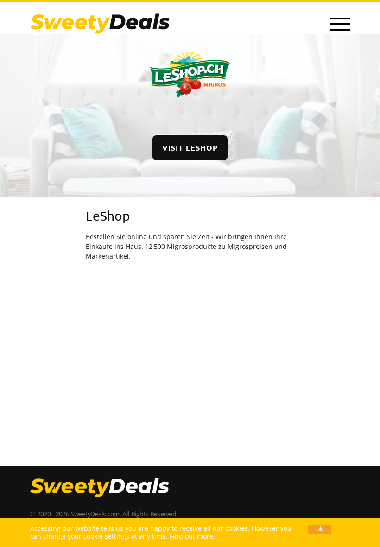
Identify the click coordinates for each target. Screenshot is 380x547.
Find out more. (192, 536)
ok (319, 529)
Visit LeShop (190, 148)
